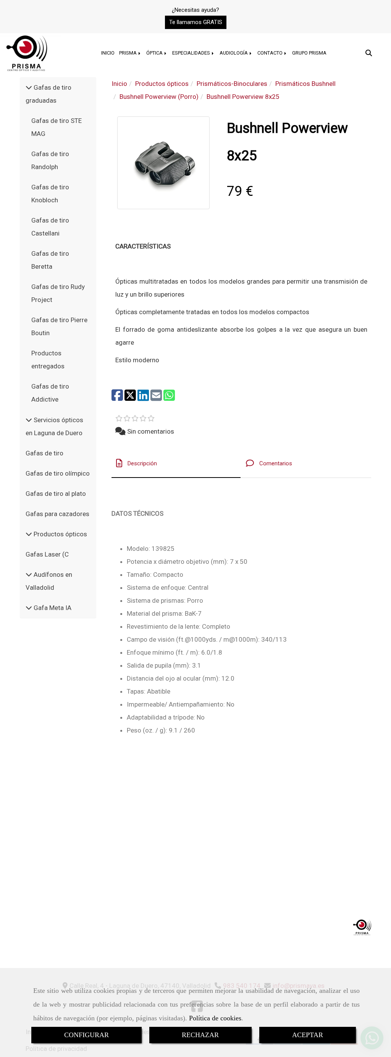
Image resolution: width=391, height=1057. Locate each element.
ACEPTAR (307, 1035)
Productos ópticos (59, 534)
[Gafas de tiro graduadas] (29, 87)
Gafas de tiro (44, 453)
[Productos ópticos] (29, 534)
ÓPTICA (155, 53)
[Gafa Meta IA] (29, 608)
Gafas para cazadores (57, 514)
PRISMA (128, 53)
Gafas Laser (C (47, 554)
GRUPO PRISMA (309, 53)
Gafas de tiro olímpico (58, 473)
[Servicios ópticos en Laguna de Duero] (29, 420)
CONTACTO (270, 53)
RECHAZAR (200, 1035)
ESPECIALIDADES (191, 53)
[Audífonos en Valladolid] (29, 574)
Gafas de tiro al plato (56, 493)
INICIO (108, 53)
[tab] (176, 463)
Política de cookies (215, 1018)
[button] (195, 22)
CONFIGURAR (86, 1035)
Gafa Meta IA (51, 608)
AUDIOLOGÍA (234, 53)
